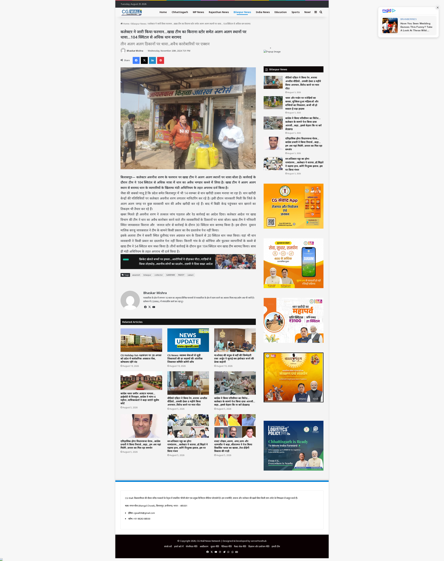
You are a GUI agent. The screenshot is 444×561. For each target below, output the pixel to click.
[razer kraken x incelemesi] (222, 559)
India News (263, 12)
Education (281, 12)
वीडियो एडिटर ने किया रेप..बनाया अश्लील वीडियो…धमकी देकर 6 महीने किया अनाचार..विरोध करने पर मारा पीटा (187, 401)
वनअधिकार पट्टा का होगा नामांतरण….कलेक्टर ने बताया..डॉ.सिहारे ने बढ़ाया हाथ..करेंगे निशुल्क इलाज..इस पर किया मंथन (187, 446)
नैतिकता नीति (226, 546)
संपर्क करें (168, 546)
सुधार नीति (215, 546)
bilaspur (147, 275)
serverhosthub (259, 540)
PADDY (181, 275)
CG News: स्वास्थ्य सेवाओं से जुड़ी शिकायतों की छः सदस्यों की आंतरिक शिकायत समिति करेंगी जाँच (185, 358)
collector (159, 275)
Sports (296, 12)
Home (163, 12)
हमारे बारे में (178, 546)
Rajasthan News (219, 12)
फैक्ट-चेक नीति (240, 546)
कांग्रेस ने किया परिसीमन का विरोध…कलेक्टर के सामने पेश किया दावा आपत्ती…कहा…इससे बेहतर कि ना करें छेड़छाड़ (234, 401)
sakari (191, 275)
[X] (149, 307)
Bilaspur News (242, 12)
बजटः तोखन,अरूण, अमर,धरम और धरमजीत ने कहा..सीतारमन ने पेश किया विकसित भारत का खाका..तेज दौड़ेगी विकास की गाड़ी (233, 446)
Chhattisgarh (180, 12)
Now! (307, 12)
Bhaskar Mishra (135, 50)
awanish (136, 275)
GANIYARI (170, 275)
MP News (198, 12)
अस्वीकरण (204, 546)
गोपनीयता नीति (191, 546)
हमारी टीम (276, 546)
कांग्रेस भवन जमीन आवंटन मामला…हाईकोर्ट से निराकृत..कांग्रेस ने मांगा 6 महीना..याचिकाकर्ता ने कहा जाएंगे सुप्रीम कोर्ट (140, 398)
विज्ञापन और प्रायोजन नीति (258, 546)
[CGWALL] (131, 12)
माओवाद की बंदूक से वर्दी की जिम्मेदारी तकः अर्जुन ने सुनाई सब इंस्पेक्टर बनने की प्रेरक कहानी (234, 358)
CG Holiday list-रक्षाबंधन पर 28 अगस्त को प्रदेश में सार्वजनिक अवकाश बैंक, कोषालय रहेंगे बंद (141, 358)
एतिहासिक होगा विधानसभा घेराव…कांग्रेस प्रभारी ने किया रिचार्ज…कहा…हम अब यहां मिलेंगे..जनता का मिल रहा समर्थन (141, 444)
